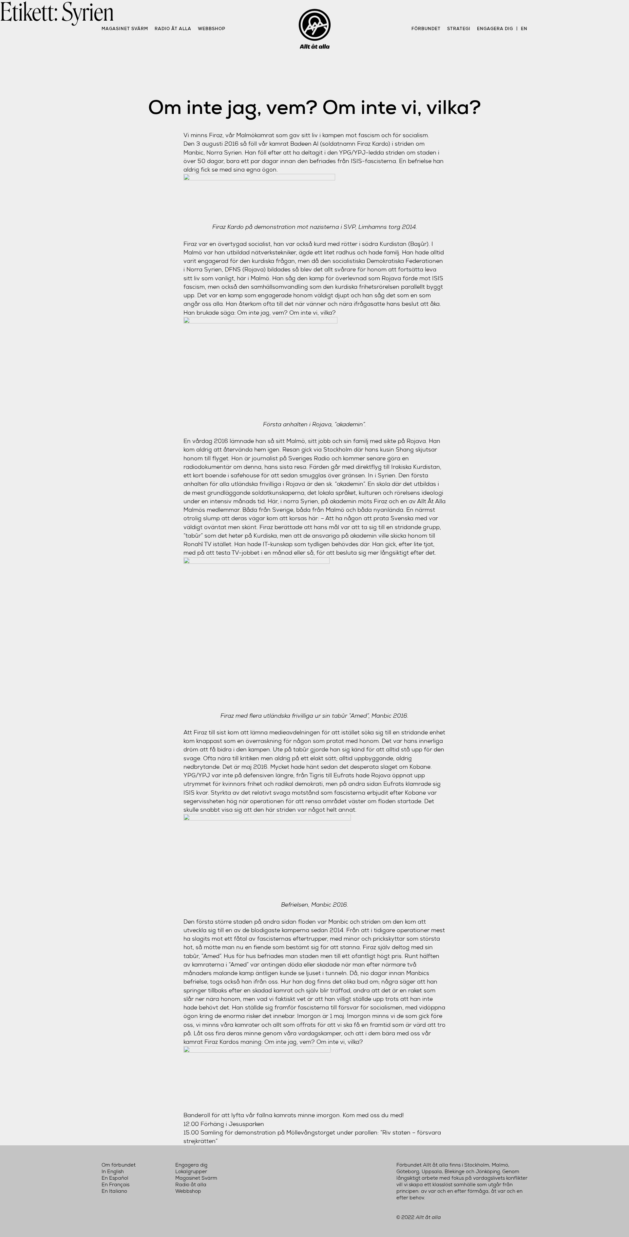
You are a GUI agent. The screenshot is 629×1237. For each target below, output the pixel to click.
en (524, 28)
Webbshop (211, 28)
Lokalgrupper (191, 1171)
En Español (115, 1178)
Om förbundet (119, 1165)
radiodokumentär (207, 467)
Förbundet (426, 28)
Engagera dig (495, 28)
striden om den (382, 921)
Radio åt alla (173, 28)
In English (113, 1171)
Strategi (458, 28)
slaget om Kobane (405, 766)
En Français (115, 1184)
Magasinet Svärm (125, 28)
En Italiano (114, 1191)
